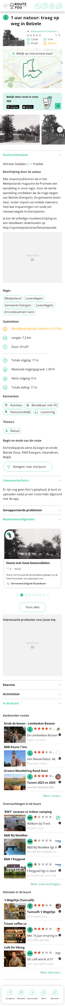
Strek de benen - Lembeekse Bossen (29, 723)
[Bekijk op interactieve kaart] (32, 86)
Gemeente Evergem (18, 305)
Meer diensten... (51, 972)
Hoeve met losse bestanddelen (28, 563)
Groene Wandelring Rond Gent (26, 771)
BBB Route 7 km (15, 747)
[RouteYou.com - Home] (18, 6)
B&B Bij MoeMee (15, 835)
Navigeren (10, 998)
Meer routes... (52, 796)
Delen (43, 998)
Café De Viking (14, 947)
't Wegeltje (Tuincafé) (19, 900)
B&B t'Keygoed (14, 859)
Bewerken (55, 998)
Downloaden (32, 998)
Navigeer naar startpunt (29, 467)
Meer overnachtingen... (46, 884)
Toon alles (33, 607)
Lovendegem (34, 298)
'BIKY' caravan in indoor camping (28, 812)
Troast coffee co (15, 924)
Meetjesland (13, 298)
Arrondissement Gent (19, 312)
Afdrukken (21, 998)
